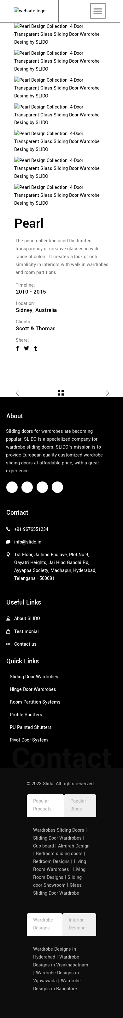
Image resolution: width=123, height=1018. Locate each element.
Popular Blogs (78, 805)
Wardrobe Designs (43, 924)
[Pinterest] (42, 487)
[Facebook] (12, 487)
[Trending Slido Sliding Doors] (61, 61)
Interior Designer (78, 924)
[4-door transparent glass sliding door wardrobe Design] (61, 35)
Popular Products (42, 805)
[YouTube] (57, 487)
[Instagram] (27, 487)
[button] (98, 11)
